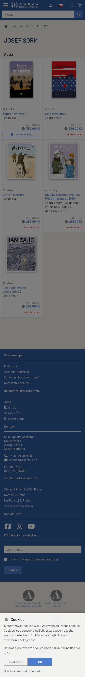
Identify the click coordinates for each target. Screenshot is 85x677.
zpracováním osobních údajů (42, 559)
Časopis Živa (12, 413)
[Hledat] (78, 14)
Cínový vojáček (55, 113)
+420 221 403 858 (20, 456)
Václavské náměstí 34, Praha (23, 489)
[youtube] (31, 526)
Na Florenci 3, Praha (17, 500)
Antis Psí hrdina (14, 194)
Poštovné (10, 366)
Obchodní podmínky (16, 371)
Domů (12, 26)
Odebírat (13, 570)
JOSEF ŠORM (10, 118)
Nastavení (15, 662)
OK (40, 662)
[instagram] (20, 526)
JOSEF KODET (53, 203)
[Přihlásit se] (52, 5)
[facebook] (8, 526)
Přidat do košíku (23, 134)
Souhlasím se (34, 559)
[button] (62, 5)
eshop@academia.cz (23, 460)
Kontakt (10, 426)
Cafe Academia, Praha (18, 506)
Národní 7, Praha (14, 495)
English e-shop (14, 418)
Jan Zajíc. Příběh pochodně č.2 (14, 289)
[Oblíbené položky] (72, 5)
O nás (7, 402)
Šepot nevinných (14, 113)
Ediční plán (11, 407)
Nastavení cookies (16, 383)
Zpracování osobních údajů (21, 377)
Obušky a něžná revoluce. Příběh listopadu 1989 (63, 196)
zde (39, 671)
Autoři (24, 26)
